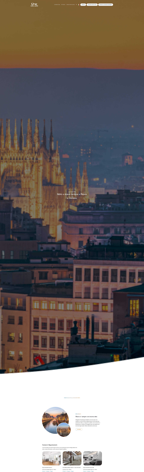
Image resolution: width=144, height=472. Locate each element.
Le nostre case (57, 4)
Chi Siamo (63, 4)
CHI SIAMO (79, 429)
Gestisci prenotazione (70, 4)
